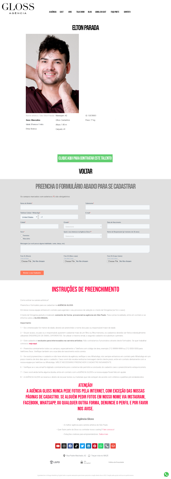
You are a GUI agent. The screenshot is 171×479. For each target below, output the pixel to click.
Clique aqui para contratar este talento (85, 158)
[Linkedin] (88, 446)
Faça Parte (115, 12)
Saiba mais (103, 434)
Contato (127, 12)
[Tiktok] (76, 446)
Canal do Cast (100, 12)
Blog (90, 12)
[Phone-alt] (107, 446)
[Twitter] (82, 446)
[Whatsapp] (100, 446)
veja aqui (33, 343)
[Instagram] (64, 446)
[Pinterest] (94, 446)
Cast (62, 12)
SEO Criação (107, 475)
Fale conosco (108, 429)
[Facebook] (70, 446)
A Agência (52, 12)
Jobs (70, 12)
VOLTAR (85, 171)
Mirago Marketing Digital (54, 475)
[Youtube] (57, 446)
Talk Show (80, 12)
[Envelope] (113, 446)
